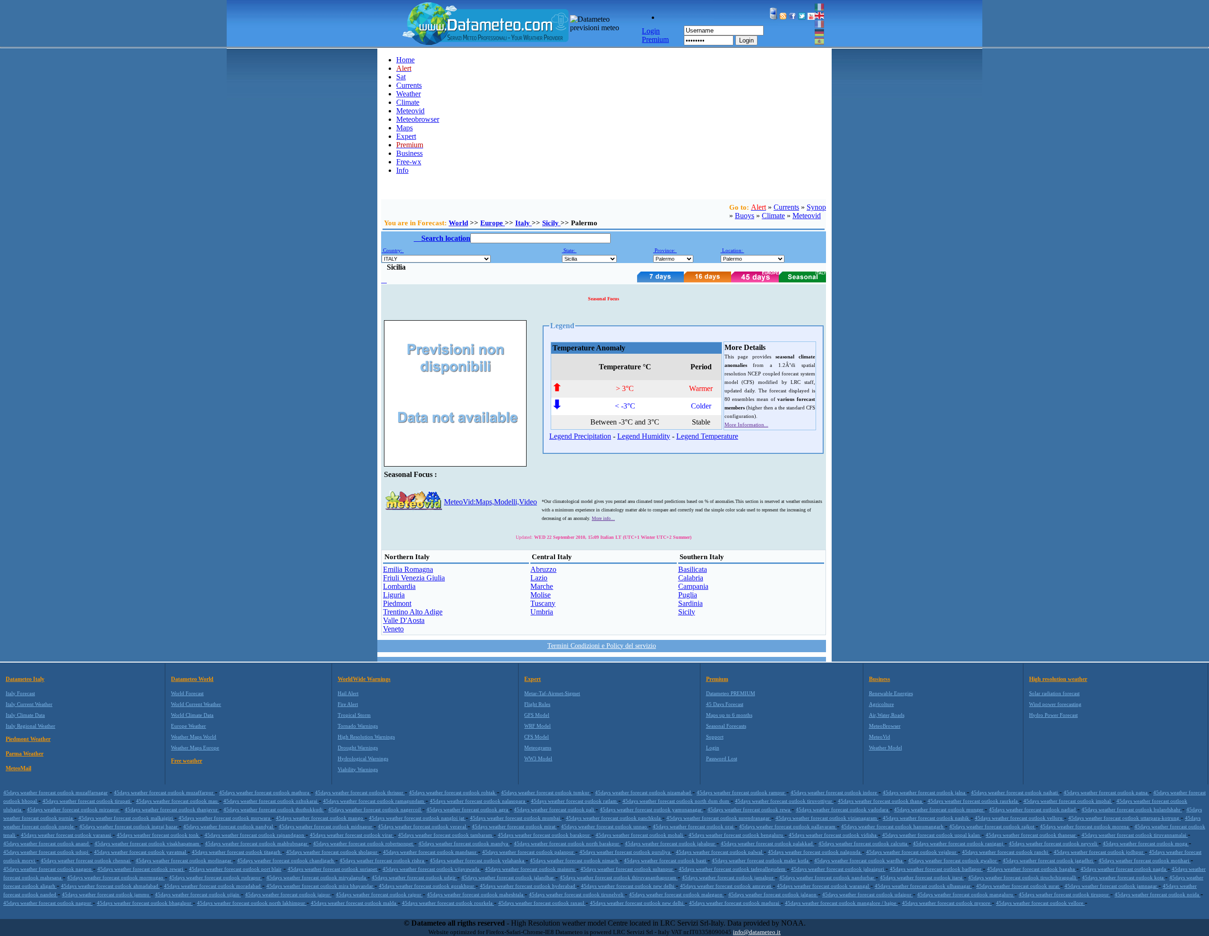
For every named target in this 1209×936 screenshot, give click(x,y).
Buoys (744, 216)
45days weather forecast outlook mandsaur (430, 852)
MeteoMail (18, 768)
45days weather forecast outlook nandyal (228, 826)
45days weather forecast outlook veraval (423, 826)
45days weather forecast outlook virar (352, 835)
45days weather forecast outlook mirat (514, 826)
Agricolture (881, 704)
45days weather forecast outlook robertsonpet (363, 843)
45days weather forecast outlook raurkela (973, 801)
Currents (409, 85)
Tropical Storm (354, 715)
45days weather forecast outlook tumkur (546, 792)
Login (746, 40)
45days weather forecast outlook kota (1123, 877)
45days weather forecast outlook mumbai (516, 818)
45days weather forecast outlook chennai (86, 860)
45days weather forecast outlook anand (46, 843)
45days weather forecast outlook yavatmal (140, 852)
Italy (523, 223)
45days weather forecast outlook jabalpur (670, 843)
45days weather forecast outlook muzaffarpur (164, 792)
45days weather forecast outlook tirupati (87, 801)
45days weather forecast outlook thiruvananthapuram (619, 877)
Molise (540, 595)
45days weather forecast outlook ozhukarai (271, 801)
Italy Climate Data (25, 715)
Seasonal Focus (603, 298)
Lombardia (399, 586)
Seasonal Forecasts (726, 726)
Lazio (538, 578)
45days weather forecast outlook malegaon (676, 894)
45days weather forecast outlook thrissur (360, 792)
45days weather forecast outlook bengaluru (736, 835)
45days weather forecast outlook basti (665, 860)
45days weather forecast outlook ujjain (198, 894)
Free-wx (408, 162)
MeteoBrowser (885, 726)
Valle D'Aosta (404, 620)
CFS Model (536, 737)
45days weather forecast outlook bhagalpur (145, 903)
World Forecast (187, 693)
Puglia (687, 595)
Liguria (394, 595)
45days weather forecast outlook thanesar (1031, 835)
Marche (541, 586)
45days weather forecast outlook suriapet (333, 869)
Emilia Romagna (408, 569)
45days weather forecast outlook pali (555, 809)
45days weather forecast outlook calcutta (863, 843)
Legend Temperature (707, 436)
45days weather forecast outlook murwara (225, 818)
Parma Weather (24, 753)
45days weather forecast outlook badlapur (936, 869)
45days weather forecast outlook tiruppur (1064, 894)
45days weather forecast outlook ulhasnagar (923, 886)
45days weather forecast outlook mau (177, 801)
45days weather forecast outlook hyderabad (528, 886)
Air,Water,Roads (886, 715)
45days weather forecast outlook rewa (749, 809)
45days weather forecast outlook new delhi (628, 886)
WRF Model (537, 726)
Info (402, 170)
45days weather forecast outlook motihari (1144, 860)
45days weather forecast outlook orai (694, 826)
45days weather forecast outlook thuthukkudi (273, 809)
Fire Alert (348, 704)
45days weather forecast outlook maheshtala (476, 894)
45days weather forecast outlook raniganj (959, 843)
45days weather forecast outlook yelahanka (478, 860)
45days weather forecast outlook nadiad (1033, 809)
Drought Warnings (358, 747)
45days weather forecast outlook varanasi (66, 835)
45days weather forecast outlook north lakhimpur (252, 903)
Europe (492, 223)
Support (715, 737)
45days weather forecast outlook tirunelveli (577, 894)
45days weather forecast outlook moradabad (213, 886)
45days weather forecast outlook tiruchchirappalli (1023, 877)
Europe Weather (188, 726)
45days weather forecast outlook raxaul (542, 903)
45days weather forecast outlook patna (1106, 792)
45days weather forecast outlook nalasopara (478, 801)
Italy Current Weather (29, 704)
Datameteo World (192, 679)
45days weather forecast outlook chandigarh (286, 860)
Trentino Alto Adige (413, 612)
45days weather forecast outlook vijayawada (432, 869)
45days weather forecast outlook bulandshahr (1131, 809)
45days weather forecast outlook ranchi (1005, 852)
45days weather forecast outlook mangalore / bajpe (841, 903)
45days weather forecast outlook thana (880, 801)
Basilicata (692, 569)
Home (405, 60)
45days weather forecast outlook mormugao (116, 877)
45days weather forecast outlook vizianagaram (826, 818)
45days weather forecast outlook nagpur (48, 903)
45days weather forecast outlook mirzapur (73, 809)
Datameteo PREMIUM (730, 693)
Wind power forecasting (1055, 704)
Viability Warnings (358, 769)
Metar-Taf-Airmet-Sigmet (552, 693)
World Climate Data (192, 715)
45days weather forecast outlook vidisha (833, 835)
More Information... (746, 424)
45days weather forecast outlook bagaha (1031, 869)
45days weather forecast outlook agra (468, 809)
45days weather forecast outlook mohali (640, 835)
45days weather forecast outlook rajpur (379, 894)
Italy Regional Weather (30, 726)
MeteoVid (879, 737)
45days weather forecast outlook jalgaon (773, 894)
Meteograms (537, 747)
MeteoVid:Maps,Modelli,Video (490, 502)
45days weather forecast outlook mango (320, 818)
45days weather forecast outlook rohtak (453, 792)
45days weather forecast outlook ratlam (574, 801)
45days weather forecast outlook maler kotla (761, 860)
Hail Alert (348, 693)
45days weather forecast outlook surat (1018, 886)
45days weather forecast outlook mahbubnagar (257, 843)
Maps (404, 128)
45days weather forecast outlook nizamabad (643, 792)
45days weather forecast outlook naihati (1015, 792)
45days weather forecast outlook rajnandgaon (255, 835)
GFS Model (536, 715)
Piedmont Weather (28, 739)
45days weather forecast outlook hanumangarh (893, 826)
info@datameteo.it (757, 932)
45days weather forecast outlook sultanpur (627, 869)
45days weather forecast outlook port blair (235, 869)
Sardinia (690, 603)
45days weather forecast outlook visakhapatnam (147, 843)
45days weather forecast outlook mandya (464, 843)
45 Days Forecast (724, 704)
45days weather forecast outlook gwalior (953, 860)
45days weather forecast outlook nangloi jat (417, 818)
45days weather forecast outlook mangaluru (965, 894)
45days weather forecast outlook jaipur (288, 894)
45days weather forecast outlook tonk (158, 835)
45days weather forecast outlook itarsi (922, 877)
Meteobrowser (417, 119)
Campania (693, 586)
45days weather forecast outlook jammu (106, 894)
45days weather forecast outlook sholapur (332, 852)
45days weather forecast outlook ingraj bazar (129, 826)
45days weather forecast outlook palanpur (528, 852)
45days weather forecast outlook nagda (1124, 869)
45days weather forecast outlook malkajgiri (126, 818)
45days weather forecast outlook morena (1085, 826)
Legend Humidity (643, 436)
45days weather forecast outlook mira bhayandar (320, 886)
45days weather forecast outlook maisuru (530, 869)
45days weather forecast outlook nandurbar (827, 877)
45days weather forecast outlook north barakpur (567, 843)
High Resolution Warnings (366, 737)
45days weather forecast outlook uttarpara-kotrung (1124, 818)
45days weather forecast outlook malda (354, 903)
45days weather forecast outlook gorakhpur (427, 886)
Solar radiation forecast (1054, 693)
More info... (603, 518)
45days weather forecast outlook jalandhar (508, 877)
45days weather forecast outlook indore (834, 792)
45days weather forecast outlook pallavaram (788, 826)
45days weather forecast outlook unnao (604, 826)
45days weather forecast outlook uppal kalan (931, 835)
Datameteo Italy (25, 679)
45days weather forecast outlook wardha (859, 860)
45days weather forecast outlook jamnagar (1111, 886)
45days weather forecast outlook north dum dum (676, 801)
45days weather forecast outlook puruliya (625, 852)
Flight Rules (537, 704)
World (458, 223)
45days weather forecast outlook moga (1146, 843)
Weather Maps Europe (195, 747)
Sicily (551, 223)
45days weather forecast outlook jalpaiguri (838, 869)
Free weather (186, 760)
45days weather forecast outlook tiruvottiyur (784, 801)
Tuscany (542, 603)
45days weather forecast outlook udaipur (867, 894)
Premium (717, 679)
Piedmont (397, 603)
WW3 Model (538, 758)
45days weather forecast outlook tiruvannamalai (1134, 835)
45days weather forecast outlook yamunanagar (651, 809)
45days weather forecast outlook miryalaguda (316, 877)
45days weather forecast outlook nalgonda (815, 852)
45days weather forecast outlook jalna (925, 792)
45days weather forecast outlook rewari (141, 869)
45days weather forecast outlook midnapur (326, 826)
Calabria (690, 578)
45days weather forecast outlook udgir (414, 877)
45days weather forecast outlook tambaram (446, 835)
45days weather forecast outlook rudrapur (215, 877)
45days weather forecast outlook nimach (575, 860)
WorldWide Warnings (364, 679)
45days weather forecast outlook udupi (46, 852)
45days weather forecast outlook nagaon (48, 869)
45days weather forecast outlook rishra (383, 860)
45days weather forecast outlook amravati (726, 886)
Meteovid (410, 111)
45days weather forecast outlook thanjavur (172, 809)
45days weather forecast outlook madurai (735, 903)
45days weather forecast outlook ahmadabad (110, 886)
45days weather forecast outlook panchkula (614, 818)
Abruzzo (543, 569)
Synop (816, 207)
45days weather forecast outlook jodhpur (1099, 852)
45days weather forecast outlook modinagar (184, 860)
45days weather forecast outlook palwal (720, 852)
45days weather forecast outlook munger (939, 809)
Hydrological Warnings (363, 758)
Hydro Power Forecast (1053, 715)
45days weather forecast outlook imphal (1067, 801)
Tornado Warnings (358, 726)
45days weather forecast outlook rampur (741, 792)
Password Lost (721, 758)
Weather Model (885, 747)
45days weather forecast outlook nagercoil (375, 809)
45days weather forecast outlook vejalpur (912, 852)
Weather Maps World (193, 737)
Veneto (393, 629)
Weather (408, 94)
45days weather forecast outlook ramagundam (374, 801)
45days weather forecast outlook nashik (927, 818)
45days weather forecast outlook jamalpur (728, 877)
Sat (401, 77)
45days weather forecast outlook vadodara (843, 809)
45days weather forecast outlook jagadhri (1048, 860)
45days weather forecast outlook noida (1157, 894)
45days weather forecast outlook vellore (1040, 903)
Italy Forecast (20, 693)
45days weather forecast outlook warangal (823, 886)
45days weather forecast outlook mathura (265, 792)
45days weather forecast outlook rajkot (992, 826)
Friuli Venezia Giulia (414, 578)
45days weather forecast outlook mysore (947, 903)
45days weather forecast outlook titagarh (237, 852)
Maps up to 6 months (729, 715)
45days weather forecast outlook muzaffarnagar (55, 792)
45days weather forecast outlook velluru (1019, 818)
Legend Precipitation (580, 436)
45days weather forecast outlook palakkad (767, 843)
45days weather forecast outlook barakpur (544, 835)
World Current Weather (196, 704)
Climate (407, 102)
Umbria (541, 612)
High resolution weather (1058, 679)
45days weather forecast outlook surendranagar (718, 818)
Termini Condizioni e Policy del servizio (601, 645)
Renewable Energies (891, 693)
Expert (406, 136)
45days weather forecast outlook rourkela (448, 903)
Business (409, 153)
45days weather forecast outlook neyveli (1053, 843)
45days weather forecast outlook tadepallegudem (733, 869)
